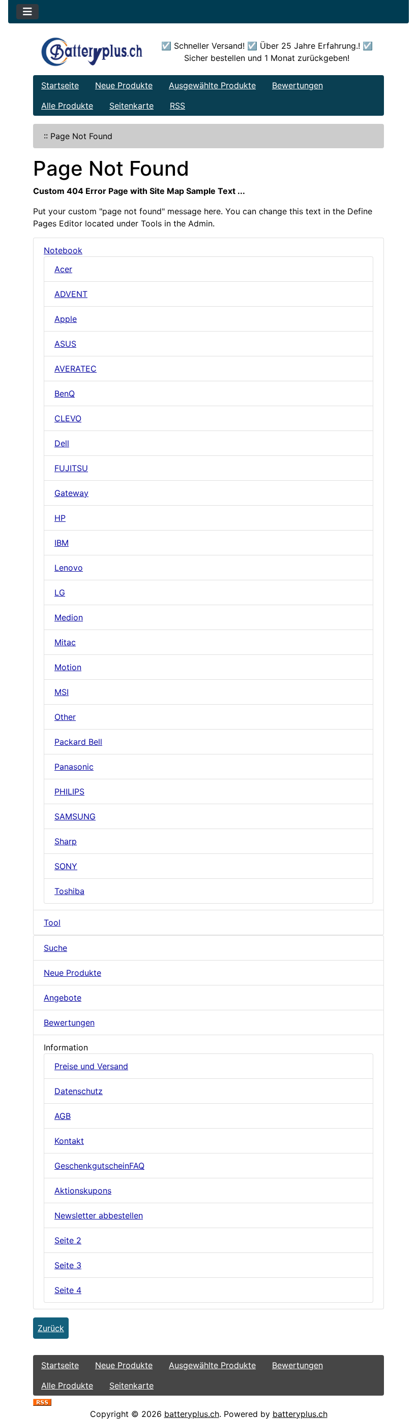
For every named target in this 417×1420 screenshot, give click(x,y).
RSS (177, 106)
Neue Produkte (124, 85)
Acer (63, 269)
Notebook (63, 250)
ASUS (65, 344)
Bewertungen (297, 85)
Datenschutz (78, 1091)
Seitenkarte (131, 106)
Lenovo (68, 568)
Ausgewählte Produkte (212, 85)
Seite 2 (67, 1240)
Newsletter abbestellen (98, 1215)
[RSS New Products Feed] (42, 1402)
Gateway (71, 493)
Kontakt (69, 1141)
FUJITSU (71, 468)
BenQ (64, 393)
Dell (61, 443)
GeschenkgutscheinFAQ (99, 1166)
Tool (52, 922)
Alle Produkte (67, 106)
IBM (61, 543)
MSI (61, 692)
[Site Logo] (91, 52)
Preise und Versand (91, 1066)
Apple (65, 319)
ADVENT (70, 294)
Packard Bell (78, 742)
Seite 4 (67, 1290)
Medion (68, 617)
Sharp (65, 841)
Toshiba (69, 891)
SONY (65, 866)
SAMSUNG (75, 816)
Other (65, 717)
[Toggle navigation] (27, 11)
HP (60, 518)
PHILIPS (69, 791)
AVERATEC (75, 369)
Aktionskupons (82, 1190)
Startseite (60, 85)
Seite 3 (67, 1265)
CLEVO (67, 418)
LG (59, 592)
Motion (67, 667)
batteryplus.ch (191, 1414)
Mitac (65, 642)
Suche (55, 948)
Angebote (62, 998)
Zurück (51, 1328)
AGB (62, 1116)
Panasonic (74, 767)
